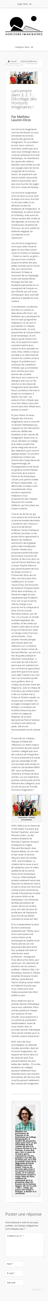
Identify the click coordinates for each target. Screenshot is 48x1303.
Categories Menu (22, 47)
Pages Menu (22, 4)
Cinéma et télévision (28, 61)
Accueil (14, 61)
